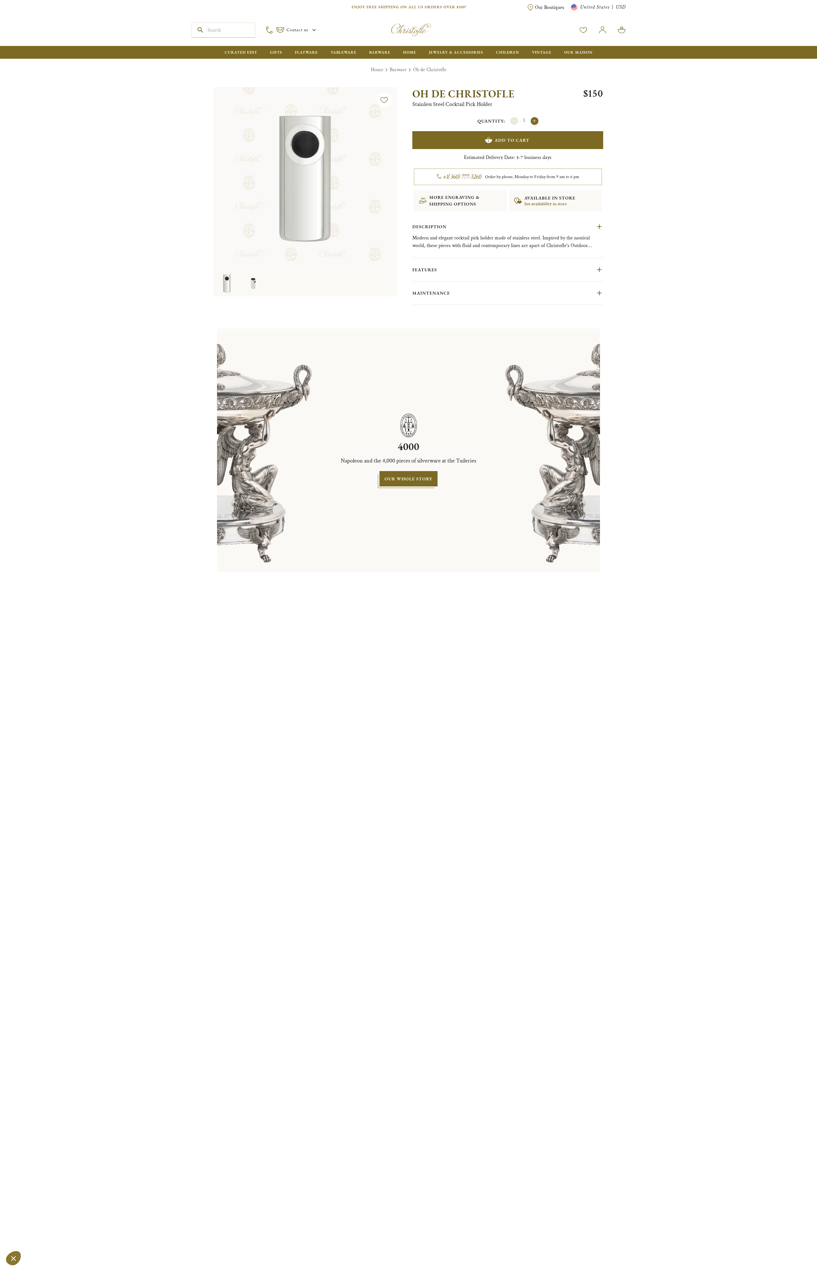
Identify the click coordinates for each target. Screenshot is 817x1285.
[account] (583, 30)
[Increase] (534, 121)
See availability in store (545, 204)
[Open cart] (621, 30)
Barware (398, 69)
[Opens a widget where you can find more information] (23, 1274)
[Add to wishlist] (384, 100)
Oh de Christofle (429, 69)
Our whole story (408, 479)
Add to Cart (512, 140)
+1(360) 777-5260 (462, 177)
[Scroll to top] (792, 1260)
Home (377, 69)
